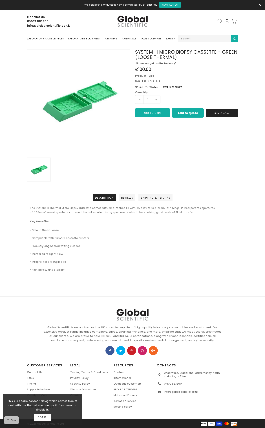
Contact (119, 372)
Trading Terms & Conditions (89, 372)
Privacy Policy (79, 378)
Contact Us (170, 4)
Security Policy (80, 384)
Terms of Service (125, 401)
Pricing (31, 384)
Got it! (42, 417)
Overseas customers (128, 384)
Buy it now (222, 113)
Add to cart (152, 113)
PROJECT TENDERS (125, 389)
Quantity (141, 92)
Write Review (164, 63)
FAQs (30, 378)
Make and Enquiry (125, 395)
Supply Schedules (38, 389)
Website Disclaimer (83, 389)
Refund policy (123, 407)
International (122, 378)
